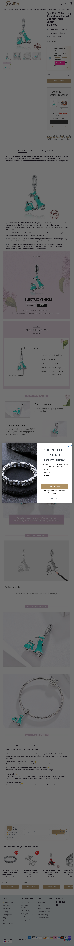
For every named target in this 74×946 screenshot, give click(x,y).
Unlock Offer (54, 486)
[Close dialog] (69, 445)
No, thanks (54, 499)
